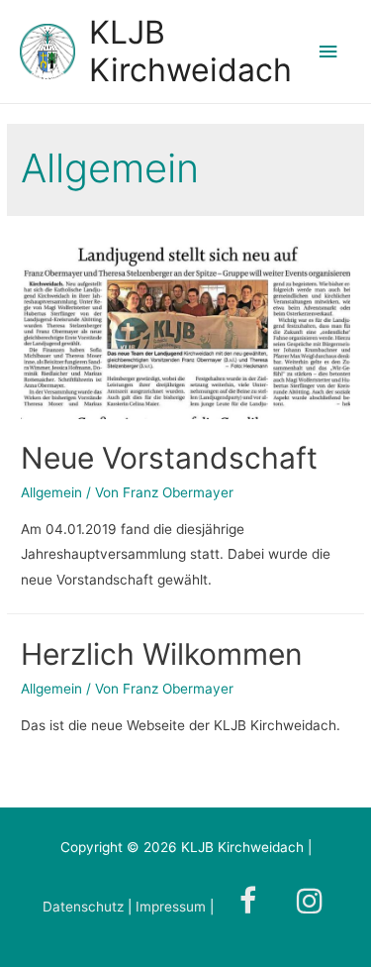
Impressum (171, 906)
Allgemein (51, 492)
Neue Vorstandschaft (169, 458)
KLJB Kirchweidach (190, 51)
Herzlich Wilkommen (162, 654)
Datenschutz (85, 906)
